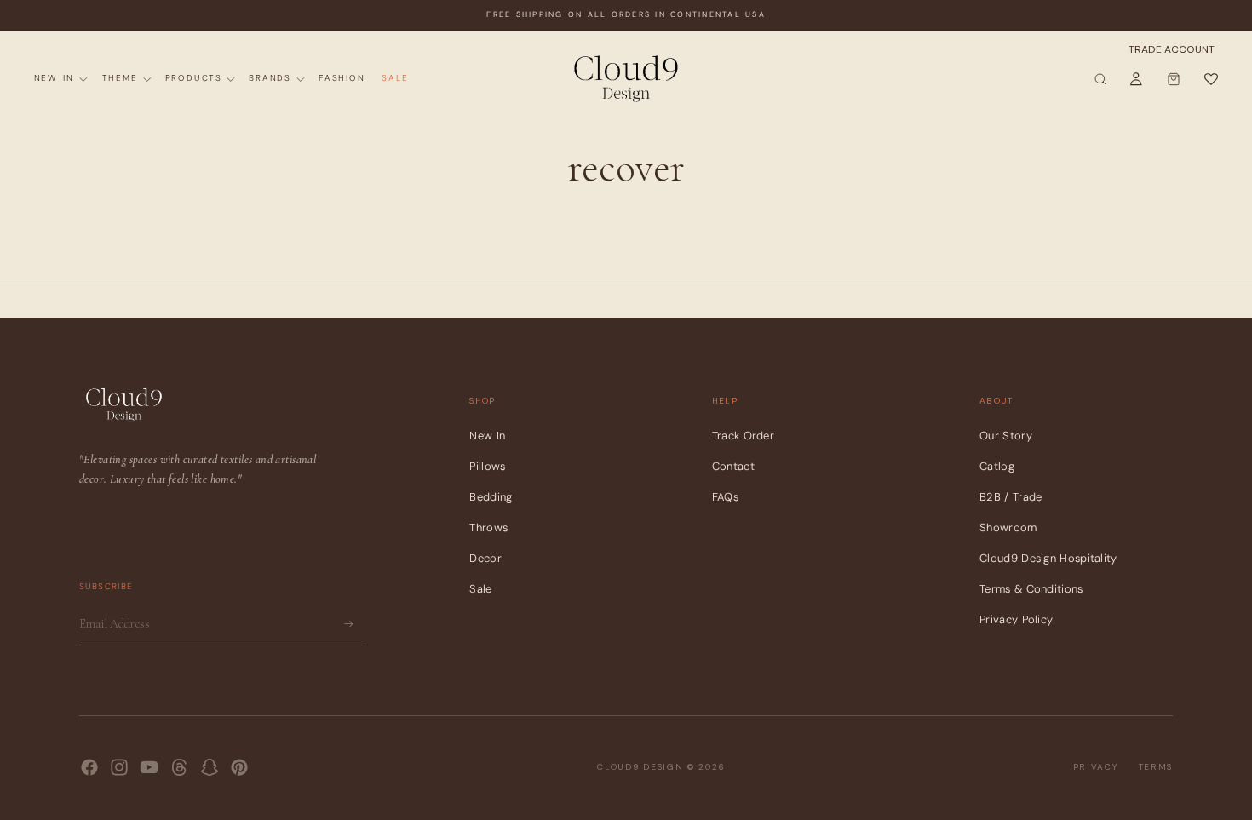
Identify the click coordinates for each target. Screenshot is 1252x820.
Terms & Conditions (1031, 589)
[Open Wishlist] (1210, 79)
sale (480, 589)
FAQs (725, 497)
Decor (485, 558)
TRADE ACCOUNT (1172, 49)
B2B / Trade (1010, 497)
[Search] (1100, 79)
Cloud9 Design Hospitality (1048, 558)
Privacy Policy (1016, 619)
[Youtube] (149, 767)
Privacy (1095, 766)
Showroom (1008, 527)
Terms (1156, 766)
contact (733, 466)
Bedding (490, 497)
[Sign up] (348, 624)
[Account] (1136, 79)
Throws (488, 527)
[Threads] (179, 767)
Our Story (1005, 435)
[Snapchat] (209, 767)
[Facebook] (89, 767)
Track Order (743, 435)
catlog (996, 466)
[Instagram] (119, 767)
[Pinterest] (239, 767)
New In (487, 435)
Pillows (487, 466)
